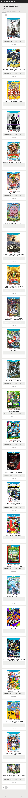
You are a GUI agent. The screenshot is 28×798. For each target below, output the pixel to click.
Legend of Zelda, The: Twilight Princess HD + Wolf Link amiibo (14, 318)
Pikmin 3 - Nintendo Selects (14, 566)
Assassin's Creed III (14, 39)
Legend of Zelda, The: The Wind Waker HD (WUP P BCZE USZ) (13, 286)
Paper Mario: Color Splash (13, 535)
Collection (4, 11)
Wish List (9, 11)
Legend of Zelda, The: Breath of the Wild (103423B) (13, 254)
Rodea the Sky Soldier (13, 596)
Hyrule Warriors (13, 193)
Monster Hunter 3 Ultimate (13, 381)
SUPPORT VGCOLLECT (17, 796)
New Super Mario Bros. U (13, 442)
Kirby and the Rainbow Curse (13, 223)
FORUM (10, 796)
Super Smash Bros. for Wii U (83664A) (13, 753)
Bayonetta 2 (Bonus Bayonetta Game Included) (14, 70)
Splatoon (13, 628)
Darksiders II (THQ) (14, 132)
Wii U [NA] (10, 37)
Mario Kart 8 (13, 350)
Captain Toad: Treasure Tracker (14, 101)
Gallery (18, 11)
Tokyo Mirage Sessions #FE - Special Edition (14, 776)
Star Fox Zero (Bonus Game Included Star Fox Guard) (14, 659)
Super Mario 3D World (13, 691)
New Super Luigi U (13, 411)
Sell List (13, 11)
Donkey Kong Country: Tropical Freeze (14, 162)
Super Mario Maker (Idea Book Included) (14, 721)
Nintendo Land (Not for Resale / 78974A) (14, 504)
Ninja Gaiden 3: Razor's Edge (13, 473)
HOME (4, 796)
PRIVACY (23, 796)
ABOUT (7, 796)
